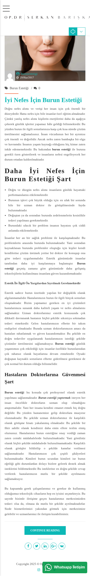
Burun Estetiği (19, 88)
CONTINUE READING (45, 530)
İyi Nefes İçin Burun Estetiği (43, 100)
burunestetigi (29, 73)
